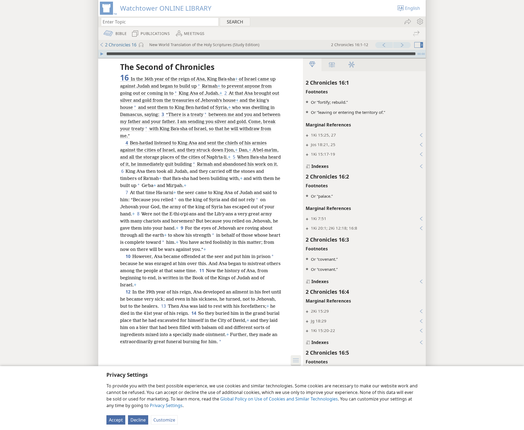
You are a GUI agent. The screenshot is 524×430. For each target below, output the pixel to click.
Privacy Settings (166, 405)
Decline (138, 420)
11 (202, 271)
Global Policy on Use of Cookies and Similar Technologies (279, 399)
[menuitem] (419, 21)
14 (194, 313)
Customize (164, 420)
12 (128, 292)
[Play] (102, 54)
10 (128, 256)
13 (164, 306)
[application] (262, 54)
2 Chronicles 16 (120, 45)
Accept (116, 420)
